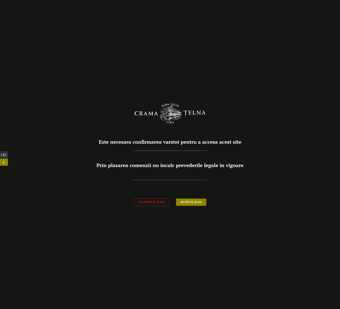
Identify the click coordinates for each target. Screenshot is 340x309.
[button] (151, 202)
